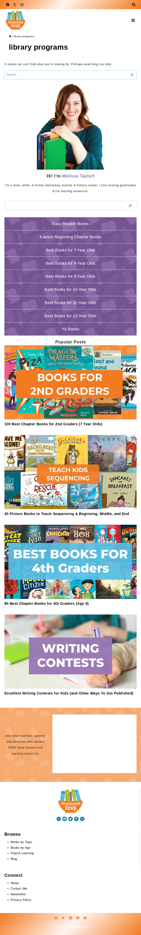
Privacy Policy (21, 900)
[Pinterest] (85, 918)
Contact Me (19, 888)
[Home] (10, 36)
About (15, 883)
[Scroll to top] (126, 921)
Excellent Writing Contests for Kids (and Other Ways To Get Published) (68, 693)
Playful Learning (22, 853)
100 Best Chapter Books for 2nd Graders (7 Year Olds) (53, 424)
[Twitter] (63, 918)
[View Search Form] (134, 5)
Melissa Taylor (77, 175)
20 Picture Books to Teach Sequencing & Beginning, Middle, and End (66, 514)
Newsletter (18, 894)
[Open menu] (133, 20)
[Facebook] (7, 4)
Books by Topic (21, 842)
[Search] (130, 205)
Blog (14, 859)
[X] (15, 4)
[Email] (78, 918)
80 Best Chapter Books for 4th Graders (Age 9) (46, 603)
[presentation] (70, 382)
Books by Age (20, 847)
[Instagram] (22, 4)
